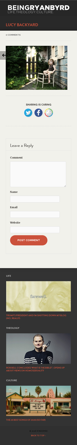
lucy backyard (22, 25)
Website (15, 222)
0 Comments (13, 35)
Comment (16, 157)
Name (13, 191)
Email (13, 207)
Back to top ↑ (38, 436)
